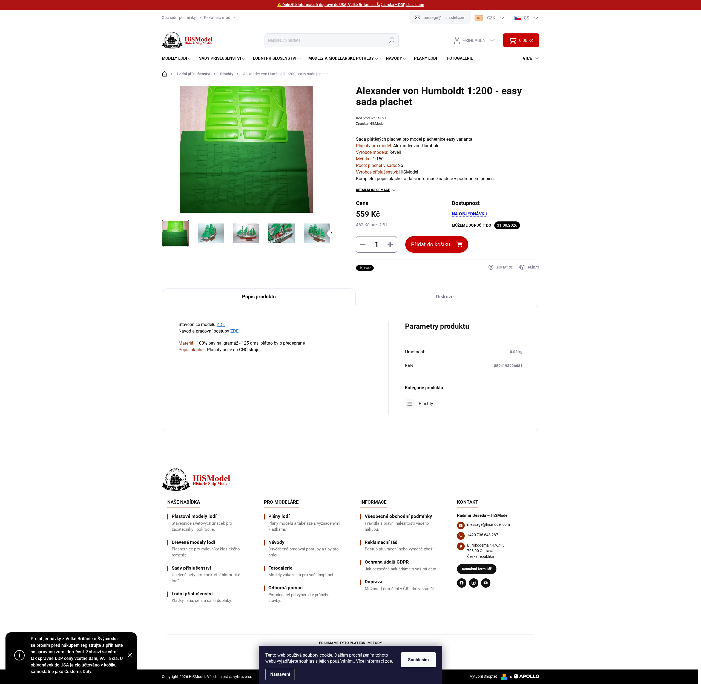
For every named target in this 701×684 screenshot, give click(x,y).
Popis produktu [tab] (259, 296)
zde (388, 661)
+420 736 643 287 (482, 535)
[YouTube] (485, 583)
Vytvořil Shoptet (483, 676)
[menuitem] (177, 58)
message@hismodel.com (488, 524)
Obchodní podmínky (179, 17)
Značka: (370, 124)
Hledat (391, 40)
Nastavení (280, 674)
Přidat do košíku (430, 244)
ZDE (221, 324)
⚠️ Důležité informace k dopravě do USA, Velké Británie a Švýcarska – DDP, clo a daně (350, 4)
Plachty (426, 403)
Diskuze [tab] (445, 296)
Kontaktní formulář (477, 569)
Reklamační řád (217, 17)
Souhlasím (418, 659)
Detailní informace (373, 190)
